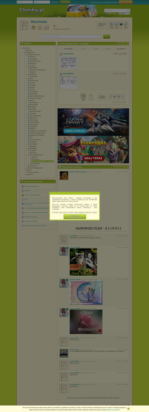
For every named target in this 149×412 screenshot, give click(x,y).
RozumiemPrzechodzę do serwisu (75, 217)
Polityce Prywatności (113, 410)
